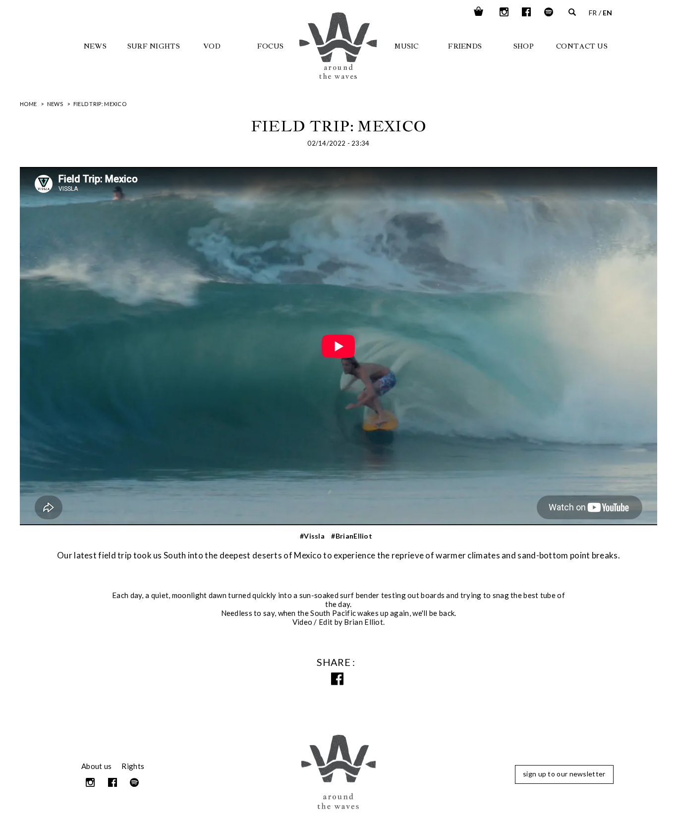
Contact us (582, 46)
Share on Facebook (338, 679)
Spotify (549, 11)
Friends (465, 46)
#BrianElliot (351, 536)
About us (96, 766)
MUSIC (407, 46)
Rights (132, 766)
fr (593, 12)
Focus (270, 46)
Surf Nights (153, 46)
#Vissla (312, 536)
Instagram (505, 11)
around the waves (356, 60)
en (608, 12)
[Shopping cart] (478, 12)
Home (28, 104)
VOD (212, 46)
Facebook (527, 11)
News (95, 46)
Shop (523, 46)
